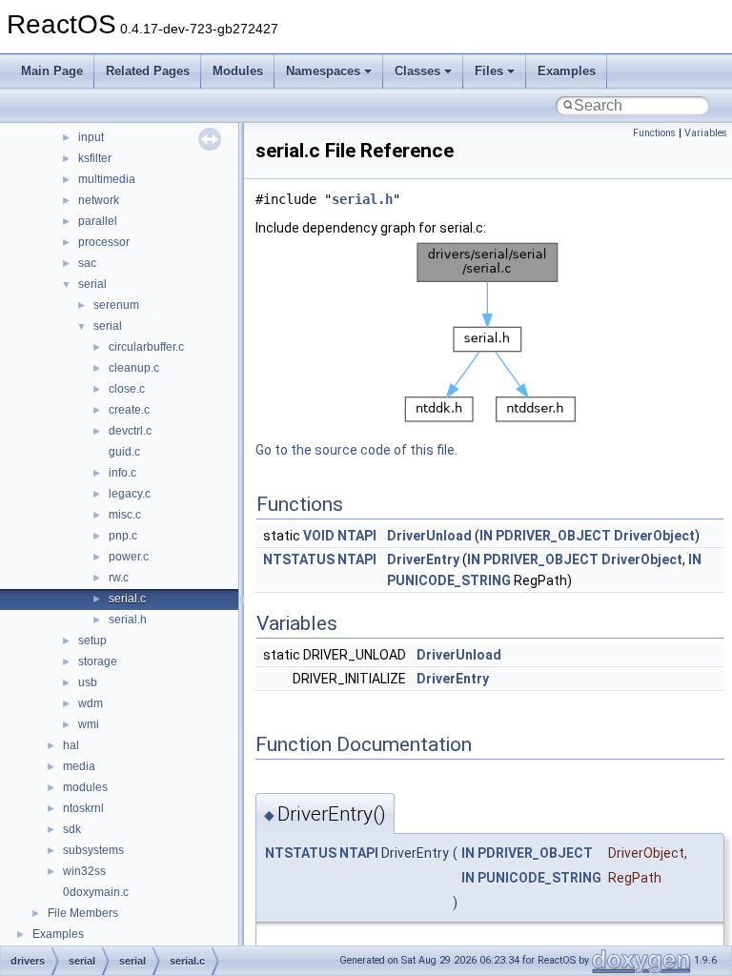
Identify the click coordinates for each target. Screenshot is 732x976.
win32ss (84, 871)
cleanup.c (134, 368)
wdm (90, 703)
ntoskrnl (83, 808)
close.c (127, 389)
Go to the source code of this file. (356, 450)
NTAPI (356, 535)
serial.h (128, 619)
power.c (129, 556)
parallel (97, 221)
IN (486, 535)
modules (85, 787)
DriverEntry (423, 559)
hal (71, 745)
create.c (129, 410)
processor (104, 242)
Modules (238, 71)
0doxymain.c (96, 892)
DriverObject (654, 535)
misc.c (125, 514)
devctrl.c (130, 430)
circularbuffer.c (146, 347)
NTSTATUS (299, 559)
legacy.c (130, 493)
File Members (83, 913)
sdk (72, 829)
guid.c (124, 451)
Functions (654, 133)
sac (87, 263)
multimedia (106, 179)
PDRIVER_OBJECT (553, 535)
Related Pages (148, 71)
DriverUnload (429, 535)
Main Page (52, 71)
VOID (319, 535)
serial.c (127, 598)
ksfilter (95, 158)
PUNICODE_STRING (449, 580)
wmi (88, 724)
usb (87, 682)
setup (92, 640)
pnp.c (123, 535)
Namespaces (323, 71)
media (79, 766)
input (91, 137)
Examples (567, 71)
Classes (417, 71)
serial (92, 284)
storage (97, 661)
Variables (705, 133)
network (98, 200)
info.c (122, 472)
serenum (116, 305)
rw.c (119, 577)
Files (489, 71)
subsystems (93, 850)
